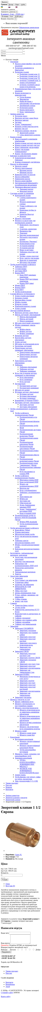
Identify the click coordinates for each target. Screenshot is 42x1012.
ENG (20, 7)
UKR (5, 7)
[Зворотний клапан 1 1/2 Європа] (23, 851)
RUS (13, 7)
